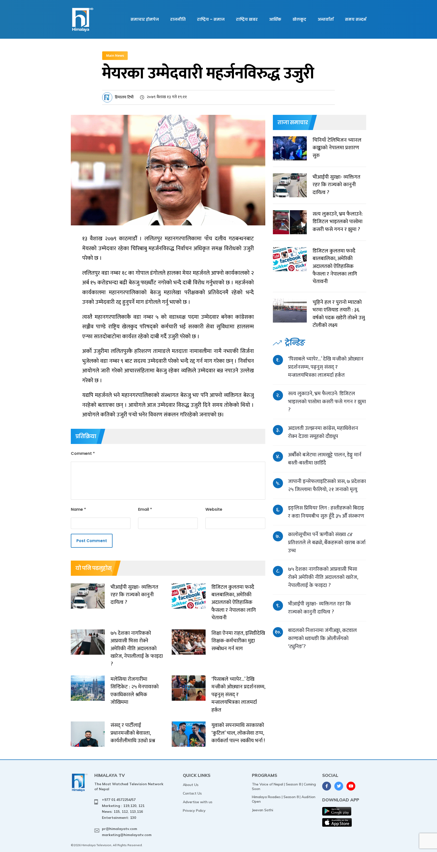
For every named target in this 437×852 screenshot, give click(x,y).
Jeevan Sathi (262, 810)
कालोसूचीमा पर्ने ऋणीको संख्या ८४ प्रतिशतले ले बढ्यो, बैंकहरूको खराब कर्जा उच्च (326, 542)
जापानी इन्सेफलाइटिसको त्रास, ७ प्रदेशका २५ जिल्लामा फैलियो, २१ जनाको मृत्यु (327, 485)
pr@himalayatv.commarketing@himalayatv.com (126, 831)
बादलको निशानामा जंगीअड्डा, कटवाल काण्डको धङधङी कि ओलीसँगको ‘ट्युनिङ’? (322, 638)
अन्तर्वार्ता (326, 19)
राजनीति (178, 19)
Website (213, 509)
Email (145, 509)
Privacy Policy (194, 810)
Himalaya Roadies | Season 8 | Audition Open (283, 799)
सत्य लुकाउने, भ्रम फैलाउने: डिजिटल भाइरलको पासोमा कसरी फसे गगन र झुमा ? (327, 401)
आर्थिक (275, 19)
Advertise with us (197, 802)
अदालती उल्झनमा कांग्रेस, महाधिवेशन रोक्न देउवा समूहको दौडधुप (323, 432)
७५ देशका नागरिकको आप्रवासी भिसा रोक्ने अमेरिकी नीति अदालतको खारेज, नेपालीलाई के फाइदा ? (323, 577)
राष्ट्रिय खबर (247, 19)
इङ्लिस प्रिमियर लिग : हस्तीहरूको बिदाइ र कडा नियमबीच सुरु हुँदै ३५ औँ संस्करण (326, 511)
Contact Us (192, 793)
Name (78, 509)
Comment (83, 453)
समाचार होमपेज (144, 19)
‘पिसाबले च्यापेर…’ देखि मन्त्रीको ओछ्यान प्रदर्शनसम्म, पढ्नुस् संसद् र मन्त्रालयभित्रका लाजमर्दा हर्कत (325, 366)
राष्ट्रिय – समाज (211, 19)
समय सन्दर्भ (355, 19)
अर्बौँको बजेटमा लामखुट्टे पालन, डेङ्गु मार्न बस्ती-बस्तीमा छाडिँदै (324, 458)
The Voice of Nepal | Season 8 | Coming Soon (284, 786)
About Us (191, 784)
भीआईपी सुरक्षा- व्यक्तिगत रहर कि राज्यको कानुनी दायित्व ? (319, 607)
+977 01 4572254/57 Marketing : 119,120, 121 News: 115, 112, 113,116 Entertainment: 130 (123, 808)
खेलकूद (299, 19)
